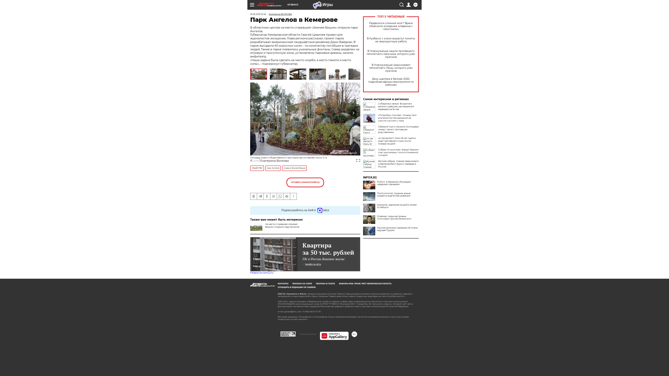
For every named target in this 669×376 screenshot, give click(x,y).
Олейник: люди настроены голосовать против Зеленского (394, 217)
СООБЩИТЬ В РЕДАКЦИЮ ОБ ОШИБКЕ (297, 287)
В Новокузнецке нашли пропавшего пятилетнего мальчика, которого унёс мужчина (391, 54)
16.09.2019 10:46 (258, 14)
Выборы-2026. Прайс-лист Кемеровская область (365, 284)
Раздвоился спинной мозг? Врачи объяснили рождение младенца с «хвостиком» (391, 26)
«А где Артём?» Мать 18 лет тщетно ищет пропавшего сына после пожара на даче (397, 141)
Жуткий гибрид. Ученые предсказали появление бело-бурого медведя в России (398, 164)
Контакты (283, 284)
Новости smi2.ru (261, 272)
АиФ (255, 160)
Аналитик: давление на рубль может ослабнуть (397, 206)
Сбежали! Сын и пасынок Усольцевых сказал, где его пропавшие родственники (398, 129)
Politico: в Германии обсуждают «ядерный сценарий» (394, 183)
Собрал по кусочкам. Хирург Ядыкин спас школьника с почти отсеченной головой (398, 152)
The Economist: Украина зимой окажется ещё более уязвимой (393, 194)
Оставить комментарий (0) (305, 182)
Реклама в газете (325, 284)
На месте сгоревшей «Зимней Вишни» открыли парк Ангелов (282, 225)
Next (353, 113)
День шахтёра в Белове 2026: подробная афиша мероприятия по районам (391, 81)
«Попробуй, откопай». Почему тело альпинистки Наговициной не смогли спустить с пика (397, 118)
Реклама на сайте (302, 284)
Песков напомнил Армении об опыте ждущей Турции (397, 229)
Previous (257, 113)
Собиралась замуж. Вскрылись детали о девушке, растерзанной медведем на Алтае (396, 106)
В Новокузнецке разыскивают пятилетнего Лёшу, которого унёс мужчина (391, 68)
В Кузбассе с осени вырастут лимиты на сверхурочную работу (391, 40)
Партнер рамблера (307, 334)
